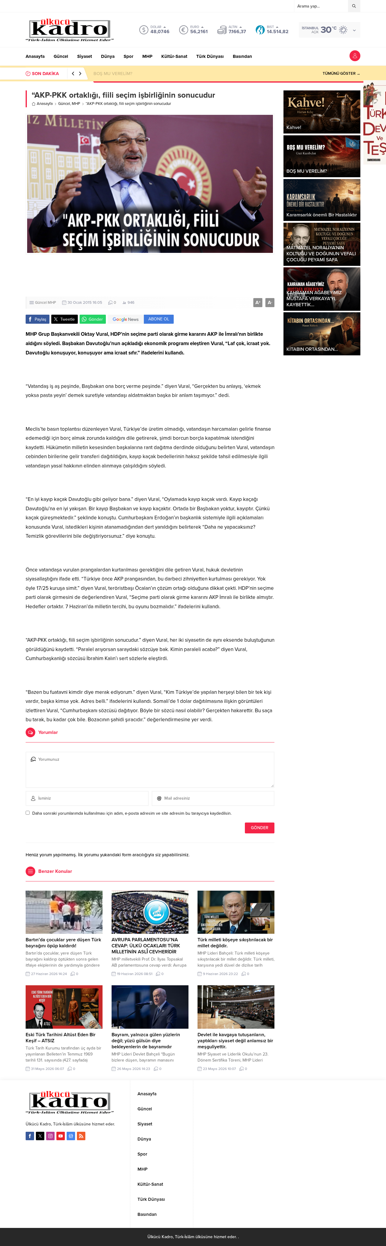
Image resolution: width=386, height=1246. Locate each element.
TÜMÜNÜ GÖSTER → (341, 73)
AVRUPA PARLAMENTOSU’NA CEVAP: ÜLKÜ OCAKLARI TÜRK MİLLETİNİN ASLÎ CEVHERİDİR (146, 946)
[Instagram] (50, 1136)
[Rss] (81, 1136)
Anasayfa (45, 103)
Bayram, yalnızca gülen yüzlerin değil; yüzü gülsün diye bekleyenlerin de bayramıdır (146, 1041)
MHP (76, 103)
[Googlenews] (71, 1136)
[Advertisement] (193, 275)
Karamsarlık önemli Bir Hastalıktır (127, 73)
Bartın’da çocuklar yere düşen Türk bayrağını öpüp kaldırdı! (63, 943)
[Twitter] (40, 1136)
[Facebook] (30, 1136)
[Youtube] (60, 1136)
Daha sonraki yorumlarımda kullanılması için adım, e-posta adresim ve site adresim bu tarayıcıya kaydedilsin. (132, 813)
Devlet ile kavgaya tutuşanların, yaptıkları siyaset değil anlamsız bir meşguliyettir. (235, 1041)
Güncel (64, 103)
